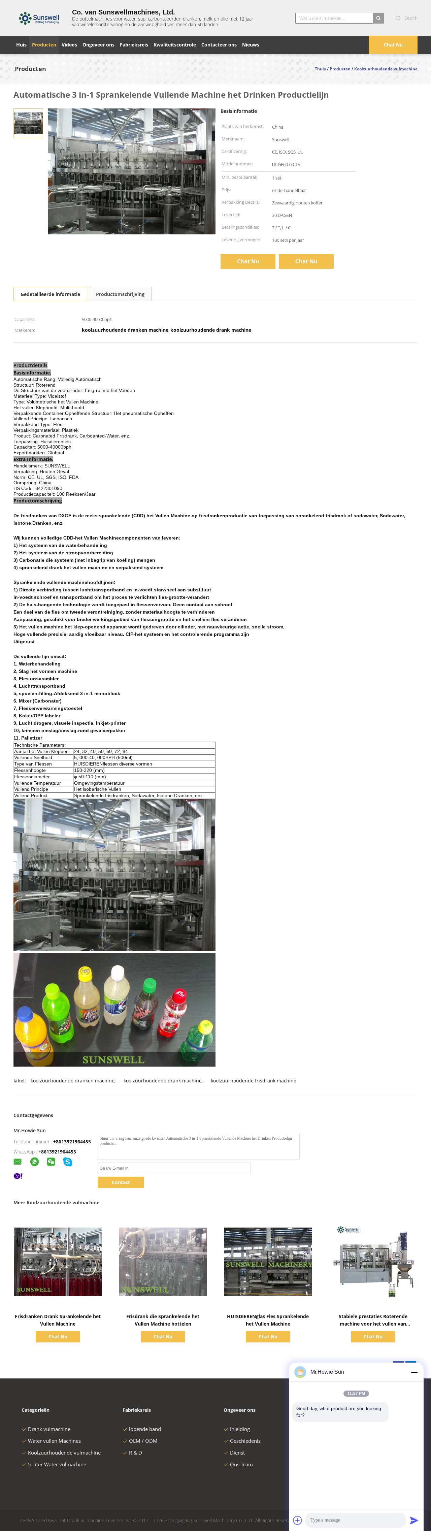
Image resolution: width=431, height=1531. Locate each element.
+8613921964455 (72, 1141)
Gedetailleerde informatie (50, 294)
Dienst (237, 1452)
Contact (121, 1182)
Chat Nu (393, 44)
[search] (378, 18)
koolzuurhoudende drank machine (163, 1080)
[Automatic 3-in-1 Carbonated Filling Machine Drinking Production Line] (28, 123)
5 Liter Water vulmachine (57, 1464)
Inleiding (240, 1429)
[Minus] (414, 1372)
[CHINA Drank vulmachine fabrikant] (38, 18)
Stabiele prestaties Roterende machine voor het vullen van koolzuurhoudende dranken (373, 1323)
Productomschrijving (120, 294)
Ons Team (241, 1464)
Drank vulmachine (49, 1429)
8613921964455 (58, 1151)
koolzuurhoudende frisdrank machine (253, 1080)
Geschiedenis (245, 1440)
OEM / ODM (143, 1440)
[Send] (414, 1520)
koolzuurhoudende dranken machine (72, 1080)
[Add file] (297, 1520)
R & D (135, 1452)
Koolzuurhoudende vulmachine (64, 1452)
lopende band (145, 1429)
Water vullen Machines (54, 1440)
